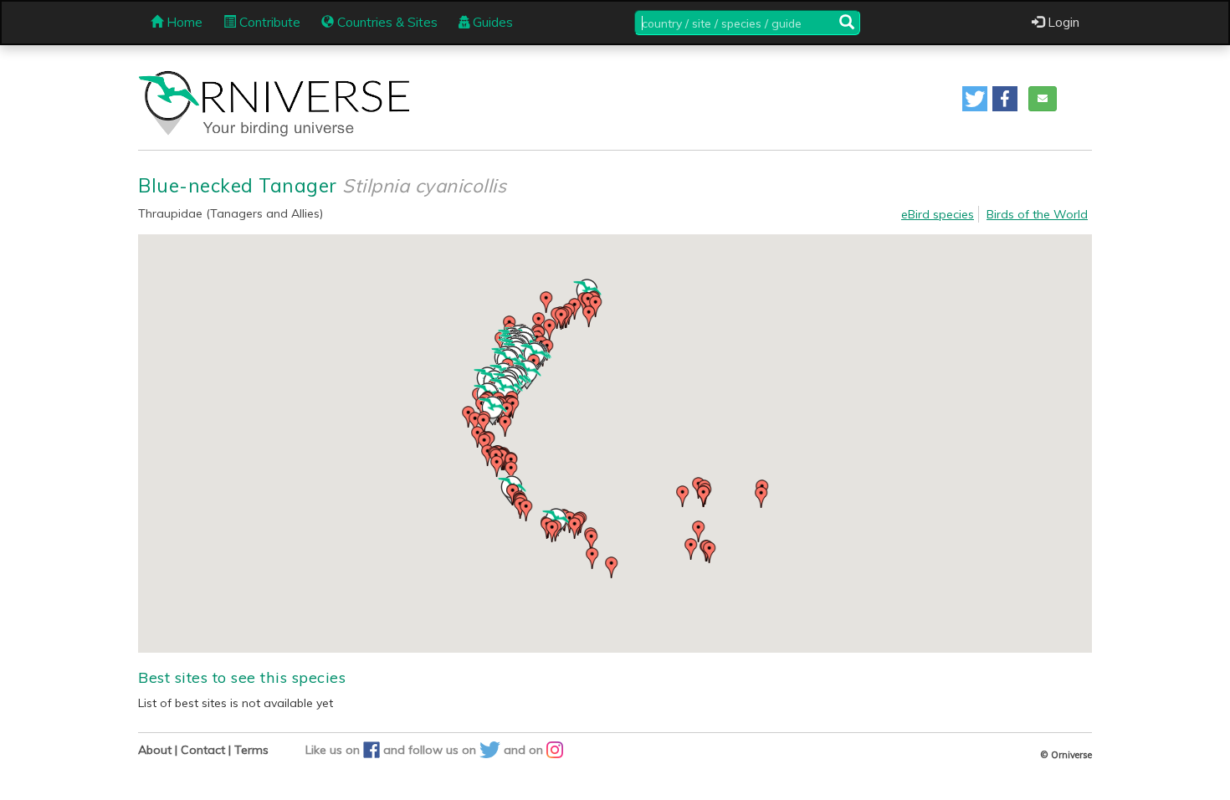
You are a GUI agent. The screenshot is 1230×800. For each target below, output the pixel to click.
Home (182, 22)
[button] (974, 98)
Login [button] (1061, 22)
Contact (203, 749)
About (155, 749)
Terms (251, 749)
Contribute (268, 22)
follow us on (443, 749)
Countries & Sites (386, 22)
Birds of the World (1037, 214)
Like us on (334, 749)
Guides (491, 22)
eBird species (937, 214)
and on (525, 749)
